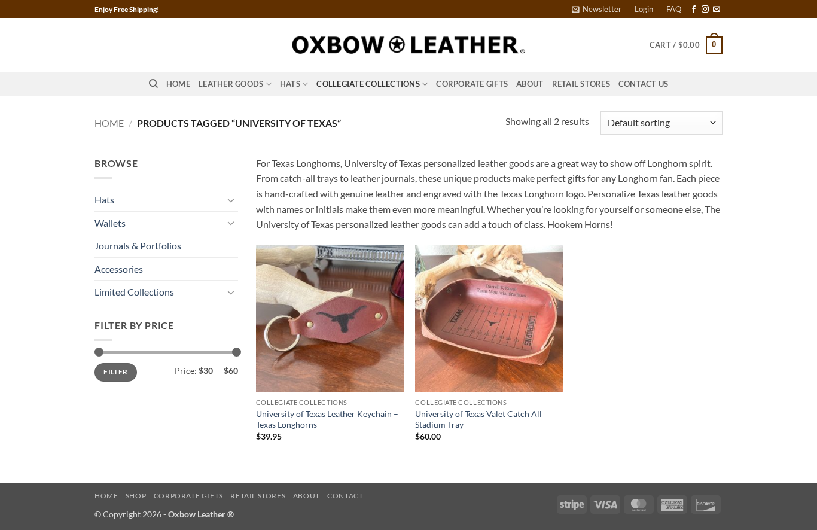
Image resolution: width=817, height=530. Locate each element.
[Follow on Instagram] (705, 9)
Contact (345, 495)
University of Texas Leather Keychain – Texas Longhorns (327, 419)
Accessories (118, 269)
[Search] (153, 83)
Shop (136, 495)
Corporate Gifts (472, 84)
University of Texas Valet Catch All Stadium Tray (478, 419)
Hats (290, 84)
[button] (596, 9)
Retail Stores (581, 84)
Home (178, 84)
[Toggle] (231, 200)
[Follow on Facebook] (693, 9)
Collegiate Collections (368, 84)
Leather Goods (231, 84)
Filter (115, 371)
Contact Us (643, 84)
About (529, 84)
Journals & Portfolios (137, 245)
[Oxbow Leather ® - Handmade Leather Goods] (408, 45)
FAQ (673, 9)
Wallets (110, 223)
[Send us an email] (716, 9)
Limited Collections (134, 291)
